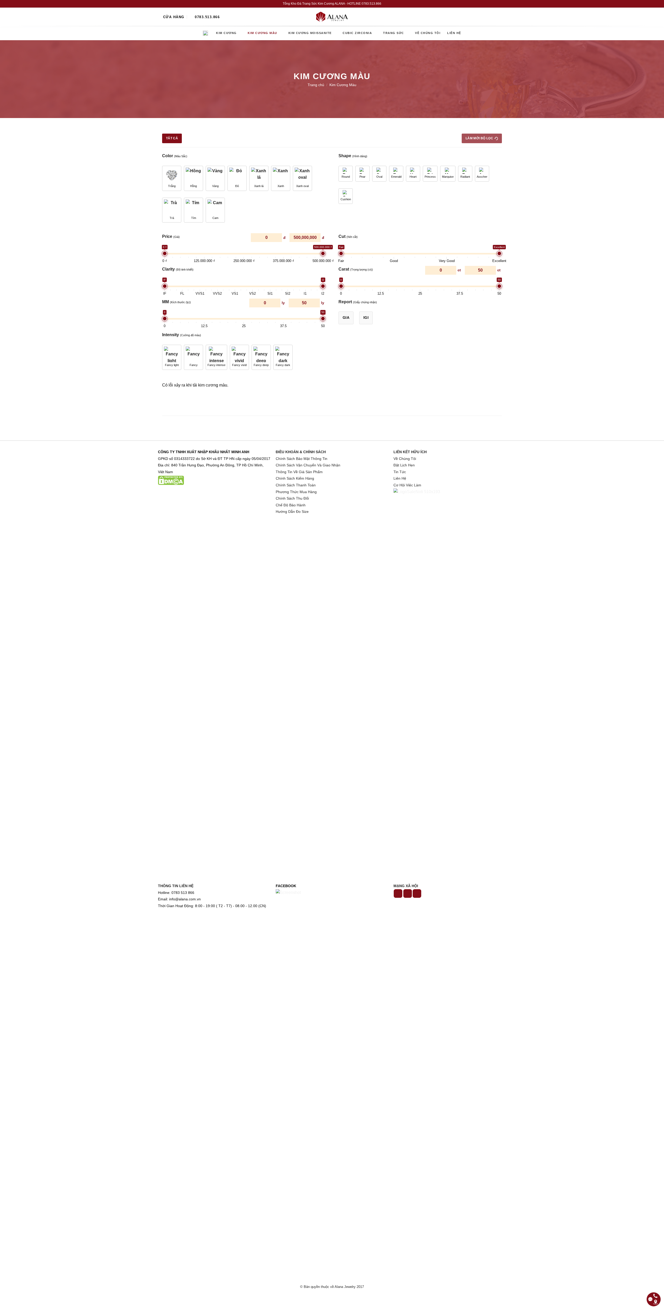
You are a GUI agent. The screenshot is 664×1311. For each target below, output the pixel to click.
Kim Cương (226, 32)
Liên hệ (454, 32)
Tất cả (172, 138)
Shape (352, 156)
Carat (355, 269)
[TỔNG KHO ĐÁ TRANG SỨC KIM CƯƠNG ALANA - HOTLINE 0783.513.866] (332, 17)
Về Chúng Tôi (404, 459)
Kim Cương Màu (262, 32)
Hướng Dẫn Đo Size (292, 512)
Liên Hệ (399, 478)
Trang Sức (393, 32)
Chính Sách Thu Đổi (292, 498)
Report (357, 302)
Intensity (181, 335)
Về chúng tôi (427, 32)
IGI (366, 318)
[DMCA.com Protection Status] (171, 480)
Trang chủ (206, 33)
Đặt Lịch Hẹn (404, 465)
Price (171, 236)
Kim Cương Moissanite (310, 32)
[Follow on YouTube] (417, 893)
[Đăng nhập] (491, 17)
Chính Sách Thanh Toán (296, 485)
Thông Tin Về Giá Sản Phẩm (299, 472)
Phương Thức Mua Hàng (296, 492)
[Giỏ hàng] (503, 17)
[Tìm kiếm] (480, 17)
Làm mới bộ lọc (479, 138)
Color (174, 156)
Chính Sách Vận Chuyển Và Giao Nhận (308, 465)
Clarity (177, 269)
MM (176, 302)
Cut (348, 236)
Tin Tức (399, 472)
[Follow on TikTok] (407, 893)
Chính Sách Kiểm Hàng (295, 478)
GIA (346, 318)
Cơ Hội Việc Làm (407, 485)
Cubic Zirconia (357, 32)
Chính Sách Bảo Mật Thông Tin (301, 459)
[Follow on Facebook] (398, 893)
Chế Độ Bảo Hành (291, 505)
